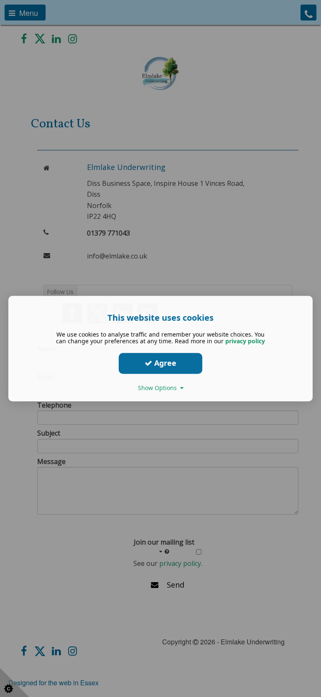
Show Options (159, 388)
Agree (164, 363)
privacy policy (245, 341)
